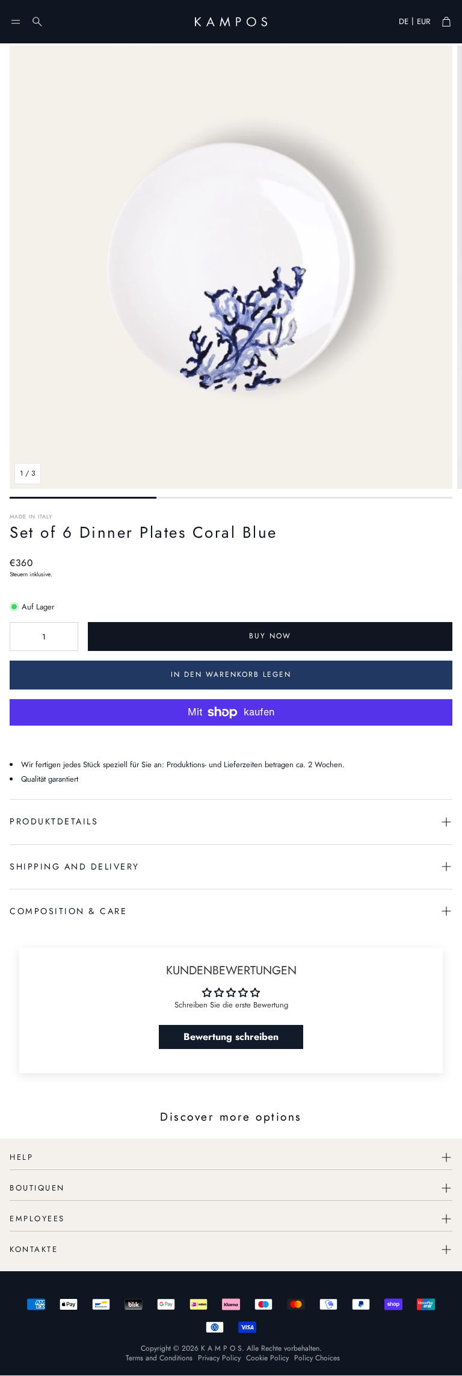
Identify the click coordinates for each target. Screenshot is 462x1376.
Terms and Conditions (159, 1358)
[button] (16, 21)
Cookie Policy (267, 1358)
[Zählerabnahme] (21, 636)
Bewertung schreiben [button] (231, 1037)
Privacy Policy (219, 1358)
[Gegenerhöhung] (67, 636)
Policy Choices (317, 1358)
